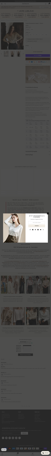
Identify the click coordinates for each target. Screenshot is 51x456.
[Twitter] (43, 229)
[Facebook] (30, 229)
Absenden (37, 225)
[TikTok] (38, 229)
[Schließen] (48, 213)
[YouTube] (40, 229)
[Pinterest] (35, 229)
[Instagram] (32, 229)
